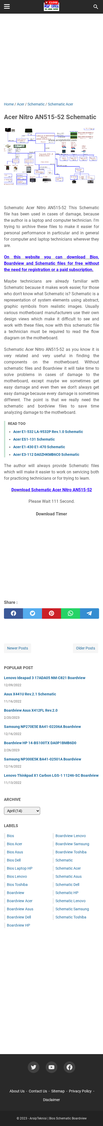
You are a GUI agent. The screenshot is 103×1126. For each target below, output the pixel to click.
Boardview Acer (19, 901)
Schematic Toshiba (70, 917)
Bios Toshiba (17, 884)
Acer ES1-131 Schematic (34, 439)
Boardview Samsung (72, 844)
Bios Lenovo (17, 876)
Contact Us (38, 1091)
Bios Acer (14, 844)
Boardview (15, 893)
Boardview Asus (20, 909)
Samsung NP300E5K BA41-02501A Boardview (42, 759)
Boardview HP (18, 925)
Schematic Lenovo (70, 901)
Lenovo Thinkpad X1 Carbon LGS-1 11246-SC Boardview (51, 775)
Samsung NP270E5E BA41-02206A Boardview (42, 727)
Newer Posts (17, 648)
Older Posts (85, 648)
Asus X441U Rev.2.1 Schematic (30, 694)
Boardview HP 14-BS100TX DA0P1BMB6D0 (40, 743)
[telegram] (89, 613)
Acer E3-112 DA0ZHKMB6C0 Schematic (46, 454)
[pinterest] (51, 613)
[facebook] (13, 613)
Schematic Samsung (72, 909)
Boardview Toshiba (71, 852)
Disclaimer (51, 1100)
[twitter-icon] (33, 1067)
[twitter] (32, 613)
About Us (17, 1091)
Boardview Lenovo (70, 836)
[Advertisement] (51, 557)
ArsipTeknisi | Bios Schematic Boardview (58, 1118)
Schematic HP (66, 893)
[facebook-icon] (69, 1067)
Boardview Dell (19, 917)
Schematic (64, 860)
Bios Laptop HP (19, 868)
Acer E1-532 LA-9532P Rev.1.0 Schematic (48, 432)
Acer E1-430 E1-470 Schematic (39, 447)
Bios (10, 836)
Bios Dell (14, 860)
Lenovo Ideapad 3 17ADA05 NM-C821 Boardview (44, 678)
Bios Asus (15, 852)
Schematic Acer (68, 868)
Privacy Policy (80, 1091)
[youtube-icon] (51, 1067)
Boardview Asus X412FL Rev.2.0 (31, 710)
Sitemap (58, 1091)
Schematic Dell (67, 884)
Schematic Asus (68, 876)
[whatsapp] (70, 613)
